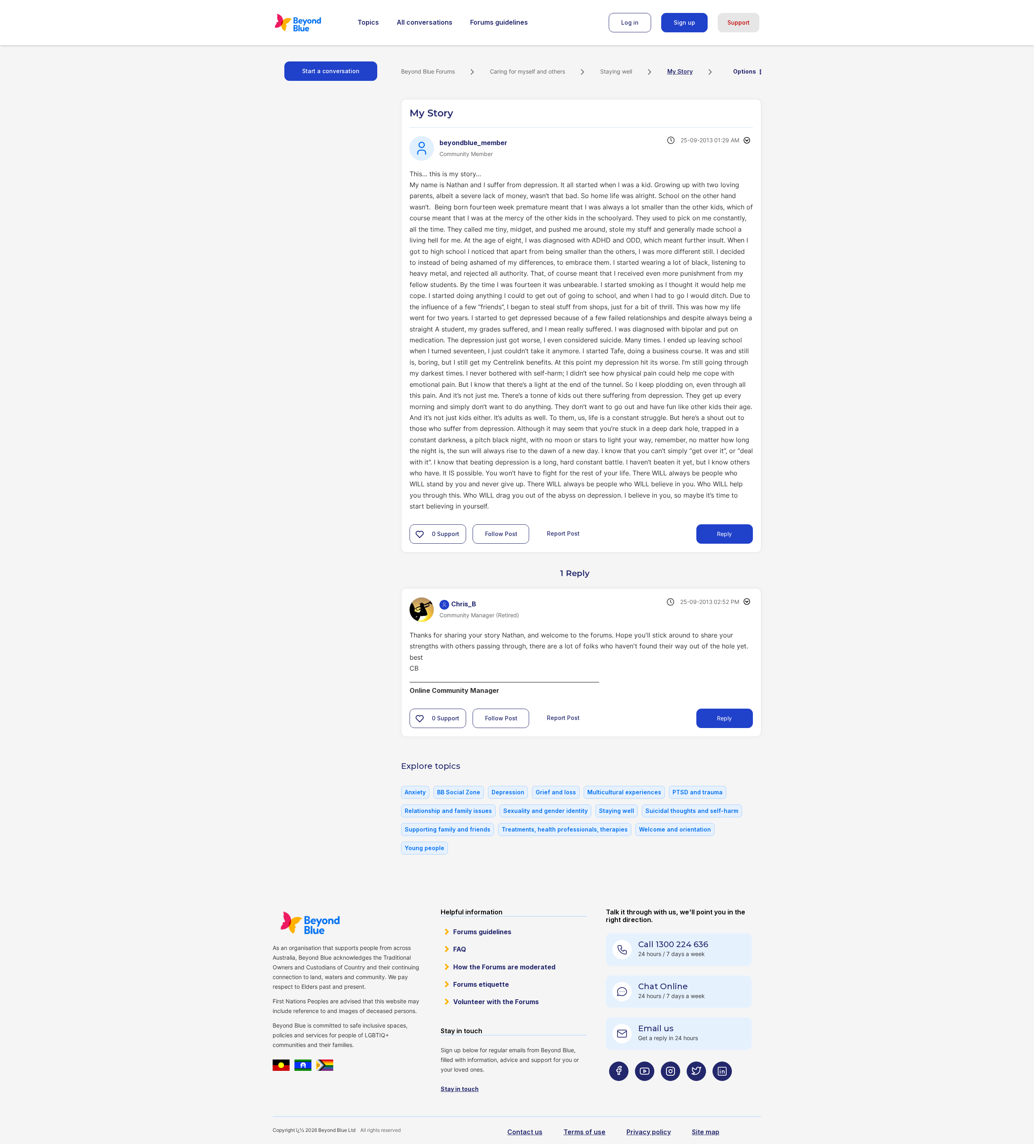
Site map (705, 1132)
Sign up (684, 22)
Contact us (524, 1132)
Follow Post (501, 533)
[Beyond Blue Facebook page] (619, 1087)
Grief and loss (556, 792)
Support (738, 22)
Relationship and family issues (448, 810)
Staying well (616, 71)
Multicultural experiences (624, 792)
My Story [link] (680, 71)
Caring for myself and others (527, 71)
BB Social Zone (458, 792)
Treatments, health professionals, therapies (565, 829)
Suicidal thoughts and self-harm (691, 810)
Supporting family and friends (447, 829)
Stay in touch (460, 1088)
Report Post (563, 533)
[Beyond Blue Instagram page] (670, 1087)
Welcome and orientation (675, 829)
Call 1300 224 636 (673, 944)
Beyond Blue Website (310, 923)
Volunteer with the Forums (496, 1002)
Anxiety (415, 792)
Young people (424, 847)
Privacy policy (648, 1132)
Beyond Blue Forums (309, 22)
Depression (508, 792)
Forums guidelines (499, 22)
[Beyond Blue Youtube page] (645, 1087)
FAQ (459, 949)
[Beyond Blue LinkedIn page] (722, 1087)
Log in (630, 22)
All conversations (424, 22)
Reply (724, 533)
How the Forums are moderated (504, 967)
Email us (656, 1028)
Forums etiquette (481, 984)
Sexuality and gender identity (545, 810)
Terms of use (584, 1132)
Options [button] (744, 71)
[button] (420, 534)
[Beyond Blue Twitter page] (696, 1087)
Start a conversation (330, 71)
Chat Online (663, 986)
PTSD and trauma (698, 792)
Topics (368, 22)
